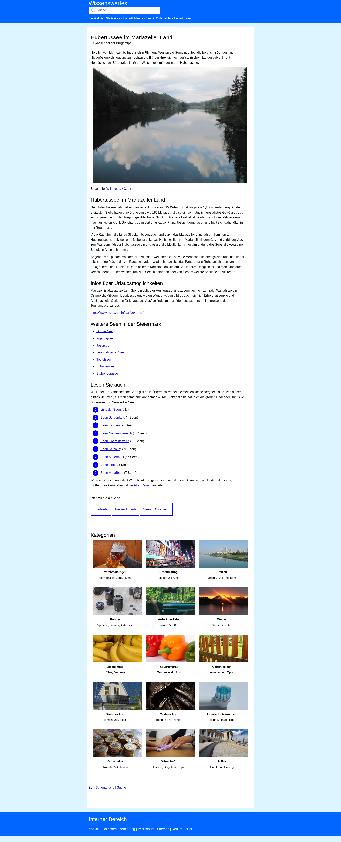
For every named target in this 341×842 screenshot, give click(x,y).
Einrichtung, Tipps (115, 716)
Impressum (146, 829)
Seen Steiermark (112, 457)
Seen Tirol (107, 464)
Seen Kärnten (110, 425)
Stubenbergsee (107, 373)
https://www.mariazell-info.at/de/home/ (117, 312)
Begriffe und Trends (168, 716)
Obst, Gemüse (115, 669)
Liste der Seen (110, 409)
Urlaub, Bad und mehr (222, 574)
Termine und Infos (168, 669)
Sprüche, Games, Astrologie (115, 622)
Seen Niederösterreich (116, 433)
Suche (121, 787)
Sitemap (163, 829)
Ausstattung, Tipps (222, 669)
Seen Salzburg (110, 449)
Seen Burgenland (112, 417)
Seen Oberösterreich (114, 441)
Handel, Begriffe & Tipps (168, 764)
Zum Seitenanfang (101, 787)
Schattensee (105, 366)
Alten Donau (142, 485)
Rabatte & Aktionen (115, 764)
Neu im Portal (182, 829)
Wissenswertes (108, 3)
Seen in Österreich (158, 18)
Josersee (102, 345)
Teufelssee (104, 359)
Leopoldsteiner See (110, 352)
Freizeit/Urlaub (132, 18)
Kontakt (94, 829)
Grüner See (104, 331)
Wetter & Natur (221, 622)
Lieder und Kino (169, 574)
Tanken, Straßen (168, 622)
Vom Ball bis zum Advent (115, 574)
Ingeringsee (104, 338)
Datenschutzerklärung (119, 829)
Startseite (112, 18)
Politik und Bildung (222, 764)
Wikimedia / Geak (118, 188)
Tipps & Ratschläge (222, 716)
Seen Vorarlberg (111, 472)
